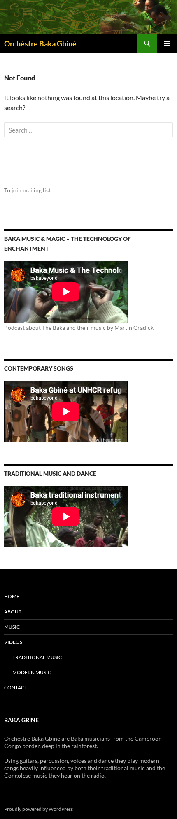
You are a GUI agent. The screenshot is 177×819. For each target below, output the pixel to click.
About (12, 612)
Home (11, 596)
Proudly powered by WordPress (38, 809)
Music (12, 627)
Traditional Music (37, 657)
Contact (15, 687)
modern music (31, 672)
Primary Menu (167, 43)
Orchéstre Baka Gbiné (40, 43)
